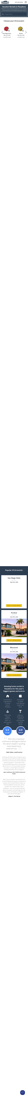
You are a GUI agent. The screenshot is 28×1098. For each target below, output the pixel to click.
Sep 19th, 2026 (14, 617)
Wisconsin (14, 647)
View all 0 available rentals (14, 605)
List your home (19, 2)
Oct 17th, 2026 (14, 651)
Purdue (14, 613)
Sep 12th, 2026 (14, 582)
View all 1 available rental (14, 640)
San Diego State (14, 578)
